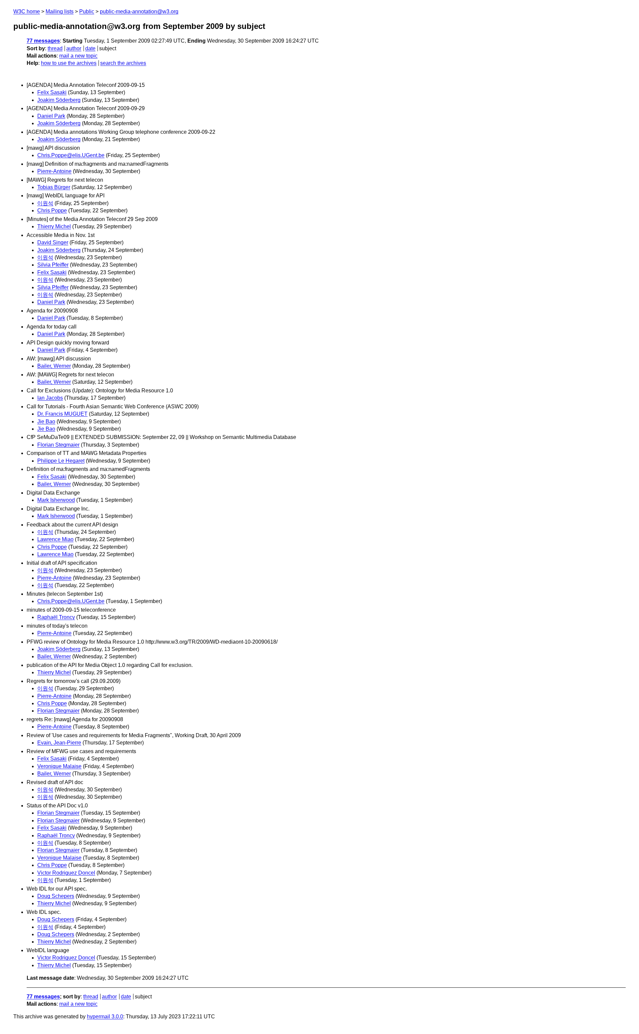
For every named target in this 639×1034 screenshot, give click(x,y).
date (90, 48)
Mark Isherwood (56, 500)
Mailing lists (60, 11)
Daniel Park (51, 116)
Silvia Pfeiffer (53, 265)
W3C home (26, 11)
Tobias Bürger (53, 187)
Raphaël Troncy (56, 617)
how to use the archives (69, 63)
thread (55, 48)
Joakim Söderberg (59, 100)
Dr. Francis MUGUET (62, 414)
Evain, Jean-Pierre (59, 742)
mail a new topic (78, 56)
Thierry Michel (54, 226)
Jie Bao (46, 421)
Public (86, 11)
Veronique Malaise (59, 766)
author (73, 48)
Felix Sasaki (52, 92)
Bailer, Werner (54, 366)
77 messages (43, 41)
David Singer (52, 242)
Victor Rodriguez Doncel (66, 873)
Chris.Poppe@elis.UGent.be (71, 155)
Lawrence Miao (55, 539)
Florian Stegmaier (58, 445)
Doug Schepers (55, 896)
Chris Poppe (52, 210)
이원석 (45, 203)
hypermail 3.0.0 (105, 1016)
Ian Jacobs (50, 398)
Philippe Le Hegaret (61, 461)
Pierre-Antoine (54, 171)
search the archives (123, 63)
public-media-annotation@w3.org (139, 11)
